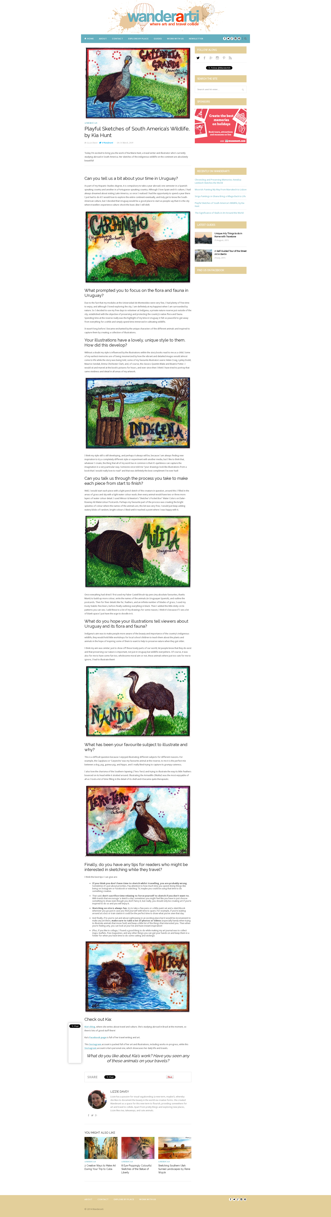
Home (90, 38)
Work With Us (175, 38)
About (103, 38)
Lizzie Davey (92, 142)
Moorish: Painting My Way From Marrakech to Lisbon (221, 189)
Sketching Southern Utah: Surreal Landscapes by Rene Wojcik (174, 1169)
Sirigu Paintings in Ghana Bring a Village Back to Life (220, 196)
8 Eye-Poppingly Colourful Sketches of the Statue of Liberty (136, 1169)
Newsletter (196, 38)
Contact (117, 38)
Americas (90, 122)
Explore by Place (138, 38)
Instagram (95, 1044)
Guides (158, 38)
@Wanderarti (107, 142)
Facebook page (97, 1037)
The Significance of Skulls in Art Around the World (219, 213)
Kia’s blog (89, 1026)
